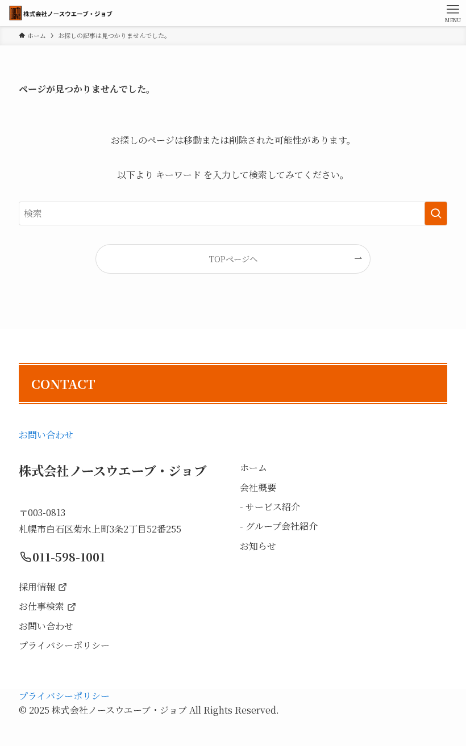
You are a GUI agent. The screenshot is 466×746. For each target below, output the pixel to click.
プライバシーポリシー (64, 695)
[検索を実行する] (436, 213)
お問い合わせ (46, 434)
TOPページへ (233, 259)
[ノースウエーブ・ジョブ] (60, 13)
